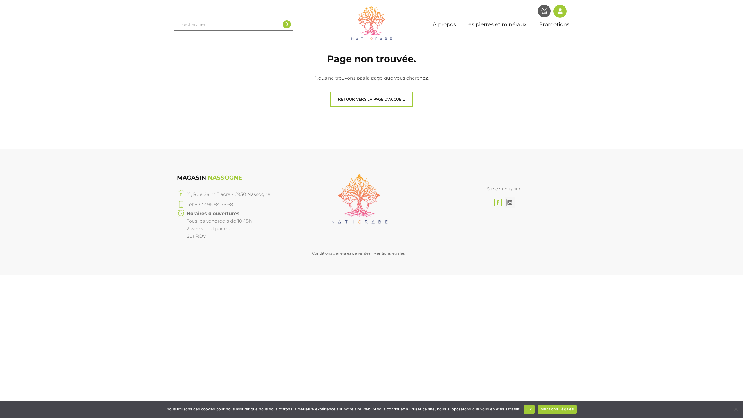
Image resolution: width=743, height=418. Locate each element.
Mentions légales (389, 253)
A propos (444, 24)
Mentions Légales (557, 409)
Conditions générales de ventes (341, 253)
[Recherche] (287, 24)
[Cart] (544, 12)
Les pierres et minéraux (496, 24)
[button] (371, 99)
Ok (529, 409)
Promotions (554, 24)
